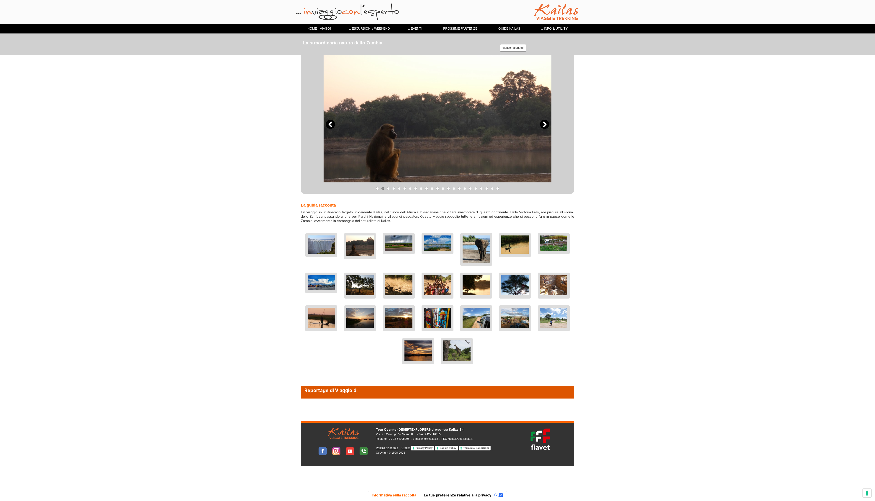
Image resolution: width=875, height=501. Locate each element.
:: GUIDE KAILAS (508, 28)
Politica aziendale (387, 448)
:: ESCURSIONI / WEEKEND (369, 28)
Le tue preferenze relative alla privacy (457, 495)
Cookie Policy (448, 448)
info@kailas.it (429, 438)
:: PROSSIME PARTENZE (458, 28)
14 (448, 188)
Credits (405, 448)
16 (459, 188)
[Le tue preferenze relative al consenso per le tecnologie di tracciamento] (867, 493)
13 (443, 188)
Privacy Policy (424, 448)
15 (454, 188)
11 (432, 188)
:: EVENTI (415, 28)
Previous (330, 124)
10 (426, 188)
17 (464, 188)
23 (497, 188)
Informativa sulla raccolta (394, 495)
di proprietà (419, 429)
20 (481, 188)
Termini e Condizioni (476, 448)
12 (437, 188)
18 (470, 188)
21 (486, 188)
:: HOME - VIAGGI (318, 28)
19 (475, 188)
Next (544, 124)
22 (492, 188)
